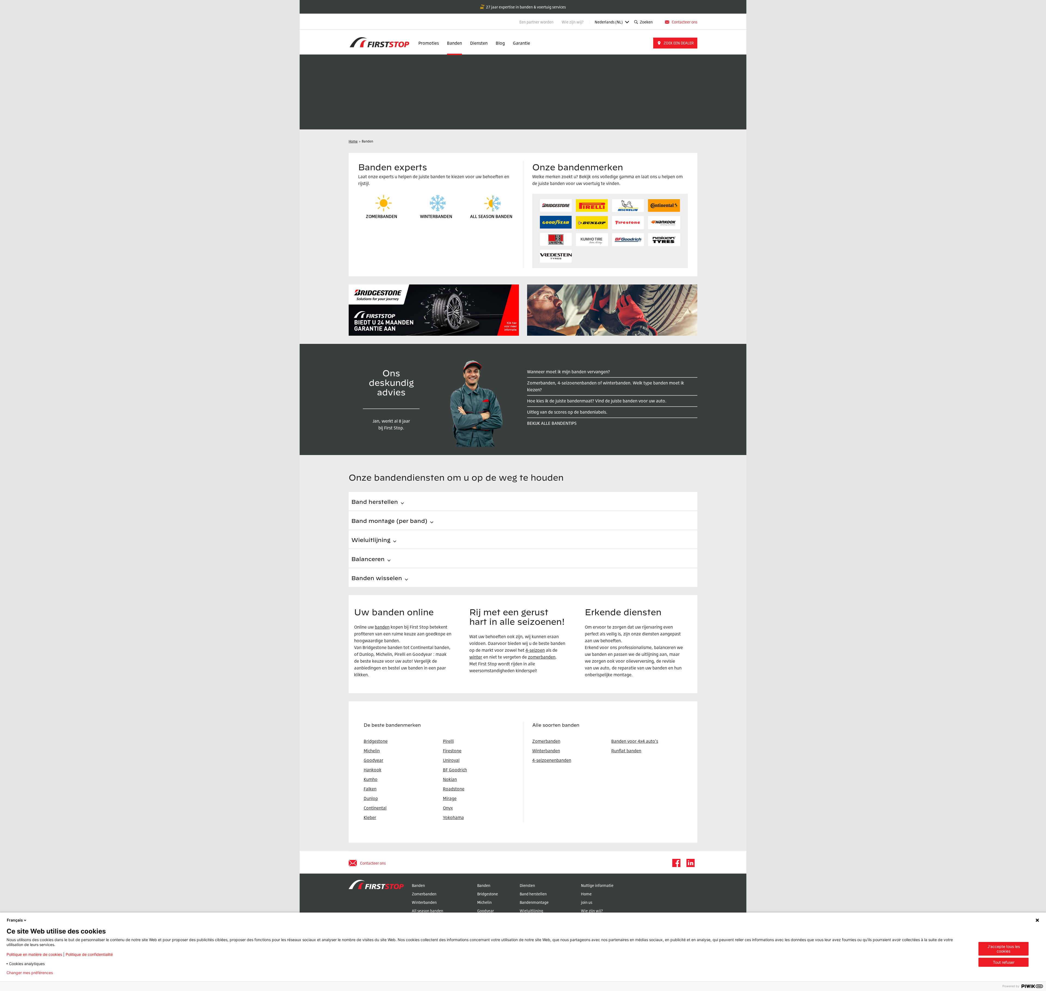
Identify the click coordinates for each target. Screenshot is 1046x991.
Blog (500, 43)
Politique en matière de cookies (34, 954)
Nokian (450, 779)
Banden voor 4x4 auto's (634, 741)
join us (586, 902)
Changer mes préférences (30, 973)
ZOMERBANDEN (381, 216)
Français (15, 920)
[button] (675, 43)
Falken (370, 789)
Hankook (372, 769)
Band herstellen (533, 894)
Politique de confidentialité (89, 954)
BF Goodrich (455, 769)
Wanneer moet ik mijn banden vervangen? (568, 371)
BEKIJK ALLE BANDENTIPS (552, 423)
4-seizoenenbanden (551, 760)
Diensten (479, 43)
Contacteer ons (684, 22)
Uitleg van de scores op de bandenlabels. (567, 412)
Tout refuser (1003, 962)
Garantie (521, 43)
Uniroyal (451, 760)
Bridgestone (487, 894)
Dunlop (371, 798)
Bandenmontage (534, 902)
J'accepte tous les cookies (1003, 948)
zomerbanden (541, 657)
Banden (454, 43)
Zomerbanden (546, 741)
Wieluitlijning (531, 910)
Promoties (428, 43)
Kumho (371, 779)
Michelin (484, 902)
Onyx (448, 808)
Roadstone (453, 789)
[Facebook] (676, 863)
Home (586, 894)
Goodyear (485, 910)
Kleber (370, 817)
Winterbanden (546, 750)
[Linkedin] (690, 863)
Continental (375, 808)
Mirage (450, 798)
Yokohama (453, 817)
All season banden (427, 910)
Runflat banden (626, 750)
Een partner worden (536, 22)
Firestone (452, 750)
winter (475, 657)
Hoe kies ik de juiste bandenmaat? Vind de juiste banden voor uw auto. (597, 401)
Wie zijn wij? (573, 22)
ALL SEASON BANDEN (491, 216)
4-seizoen (535, 650)
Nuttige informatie (597, 885)
